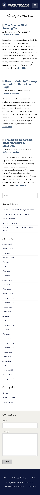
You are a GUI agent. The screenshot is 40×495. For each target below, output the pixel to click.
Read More (23, 68)
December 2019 (8, 379)
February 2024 (7, 293)
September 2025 (8, 258)
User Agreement (19, 486)
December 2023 (8, 298)
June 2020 (6, 365)
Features (13, 477)
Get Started (24, 477)
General (5, 393)
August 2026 (7, 244)
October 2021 (7, 352)
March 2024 (6, 289)
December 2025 (8, 253)
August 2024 (7, 280)
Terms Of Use (8, 486)
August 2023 (7, 311)
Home (6, 477)
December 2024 (8, 276)
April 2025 (6, 266)
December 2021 (8, 343)
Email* (4, 421)
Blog (17, 479)
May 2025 (5, 262)
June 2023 (6, 316)
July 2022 (6, 329)
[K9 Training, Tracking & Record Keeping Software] (16, 5)
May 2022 (6, 334)
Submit (7, 462)
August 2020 (7, 361)
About (33, 477)
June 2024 (6, 284)
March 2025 (6, 271)
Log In (24, 479)
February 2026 (7, 248)
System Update (7, 402)
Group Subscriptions (9, 219)
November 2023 (8, 302)
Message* (5, 431)
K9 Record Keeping (10, 35)
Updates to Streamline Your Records (15, 214)
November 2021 (8, 347)
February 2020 (7, 370)
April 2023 (6, 320)
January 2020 (7, 374)
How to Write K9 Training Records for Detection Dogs (19, 84)
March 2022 (6, 338)
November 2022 (8, 325)
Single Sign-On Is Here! (10, 223)
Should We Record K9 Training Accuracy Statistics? (17, 142)
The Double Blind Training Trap (14, 27)
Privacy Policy (31, 486)
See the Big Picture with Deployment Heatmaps (19, 210)
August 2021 (6, 356)
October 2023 (7, 307)
